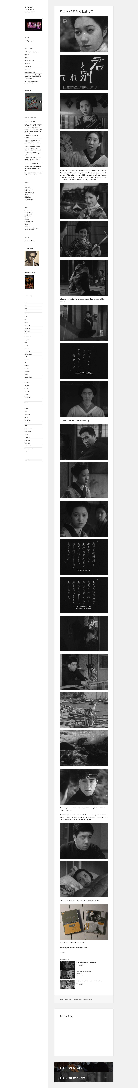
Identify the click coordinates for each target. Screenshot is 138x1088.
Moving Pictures (29, 199)
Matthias (27, 135)
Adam (26, 166)
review (26, 434)
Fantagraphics (28, 211)
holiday (27, 394)
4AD (26, 305)
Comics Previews (29, 229)
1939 (26, 299)
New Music (28, 420)
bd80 (26, 317)
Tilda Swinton (28, 191)
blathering (27, 328)
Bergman (27, 319)
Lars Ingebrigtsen (29, 41)
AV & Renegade (29, 221)
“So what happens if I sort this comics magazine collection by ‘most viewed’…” (33, 76)
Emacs (26, 374)
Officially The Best (29, 189)
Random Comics (31, 121)
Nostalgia (27, 63)
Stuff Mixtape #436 (30, 72)
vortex (26, 452)
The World (27, 187)
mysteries (27, 414)
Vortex (26, 217)
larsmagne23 (77, 999)
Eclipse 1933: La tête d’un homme (86, 962)
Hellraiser (27, 391)
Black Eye (27, 226)
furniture (27, 383)
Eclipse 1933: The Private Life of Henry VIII (89, 981)
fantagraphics (28, 377)
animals (27, 311)
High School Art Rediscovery (32, 52)
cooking (27, 357)
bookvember (28, 337)
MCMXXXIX (28, 198)
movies (26, 408)
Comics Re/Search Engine (31, 228)
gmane (26, 388)
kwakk (26, 400)
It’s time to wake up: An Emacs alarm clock (32, 159)
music (26, 411)
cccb (26, 342)
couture (27, 360)
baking (26, 314)
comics (26, 348)
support (27, 173)
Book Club (27, 331)
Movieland (27, 186)
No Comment (28, 423)
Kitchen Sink (28, 224)
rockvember (28, 440)
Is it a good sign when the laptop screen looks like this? (33, 168)
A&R (26, 308)
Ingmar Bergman (29, 192)
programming (28, 429)
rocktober (27, 437)
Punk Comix (28, 223)
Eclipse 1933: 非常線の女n (84, 971)
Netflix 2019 (28, 194)
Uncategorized (28, 449)
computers (27, 351)
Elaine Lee (27, 219)
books (26, 334)
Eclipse (26, 368)
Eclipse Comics (29, 212)
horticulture (28, 397)
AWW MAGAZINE (29, 60)
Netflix (26, 417)
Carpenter (27, 340)
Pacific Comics (28, 214)
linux (26, 403)
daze (26, 363)
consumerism (28, 354)
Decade (27, 196)
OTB (26, 426)
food (26, 380)
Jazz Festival (28, 66)
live (26, 406)
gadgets (27, 385)
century (27, 345)
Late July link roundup (31, 157)
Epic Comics (28, 216)
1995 (26, 302)
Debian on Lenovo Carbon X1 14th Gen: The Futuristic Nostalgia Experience (33, 142)
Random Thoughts (29, 8)
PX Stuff (27, 55)
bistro (26, 322)
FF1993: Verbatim (36, 164)
